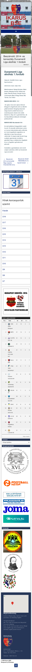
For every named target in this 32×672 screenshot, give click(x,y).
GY (21, 320)
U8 (3, 275)
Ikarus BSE (16, 20)
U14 (4, 240)
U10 (4, 263)
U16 (4, 228)
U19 (4, 216)
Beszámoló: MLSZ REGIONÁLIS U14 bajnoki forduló (23, 161)
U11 (4, 257)
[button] (12, 603)
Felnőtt (5, 210)
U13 (4, 246)
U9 (3, 269)
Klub (10, 320)
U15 (4, 234)
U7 (3, 281)
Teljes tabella (26, 436)
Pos (4, 320)
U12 (4, 251)
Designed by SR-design (7, 662)
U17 (4, 222)
